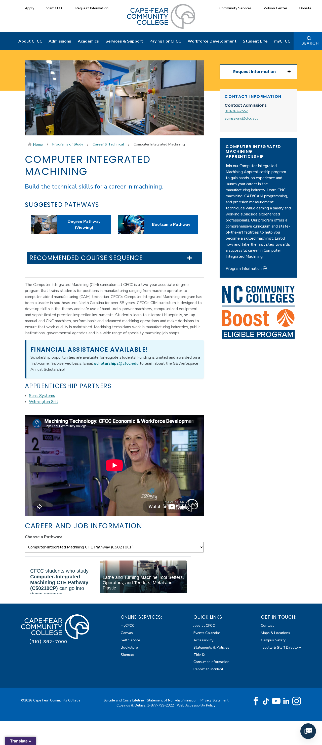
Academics (88, 41)
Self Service (130, 640)
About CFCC (30, 41)
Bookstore (129, 647)
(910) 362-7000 (48, 642)
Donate (305, 8)
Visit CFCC (54, 8)
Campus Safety (273, 640)
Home (38, 144)
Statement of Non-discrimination (172, 700)
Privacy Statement (214, 700)
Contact (267, 625)
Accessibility (203, 640)
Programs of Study (67, 144)
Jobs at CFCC (204, 625)
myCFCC (282, 41)
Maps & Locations (275, 632)
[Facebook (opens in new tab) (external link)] (256, 701)
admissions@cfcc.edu (241, 118)
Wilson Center (275, 8)
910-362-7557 (236, 111)
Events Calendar (206, 632)
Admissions (60, 41)
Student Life (255, 41)
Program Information (244, 268)
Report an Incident (208, 669)
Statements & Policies (211, 647)
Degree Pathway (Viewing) (84, 224)
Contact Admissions (246, 105)
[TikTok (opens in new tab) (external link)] (266, 701)
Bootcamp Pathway (171, 224)
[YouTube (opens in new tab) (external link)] (276, 701)
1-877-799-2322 (161, 705)
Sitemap (127, 654)
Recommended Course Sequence (86, 258)
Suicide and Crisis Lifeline (124, 700)
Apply (29, 8)
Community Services (235, 8)
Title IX (199, 654)
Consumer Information (211, 661)
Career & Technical (108, 144)
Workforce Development (212, 41)
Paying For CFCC (165, 41)
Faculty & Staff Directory (281, 647)
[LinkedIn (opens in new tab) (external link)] (286, 701)
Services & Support (124, 41)
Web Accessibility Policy (196, 705)
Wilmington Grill (43, 401)
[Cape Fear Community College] (161, 16)
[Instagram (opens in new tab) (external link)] (296, 701)
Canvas (127, 632)
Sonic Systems (42, 395)
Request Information (91, 8)
